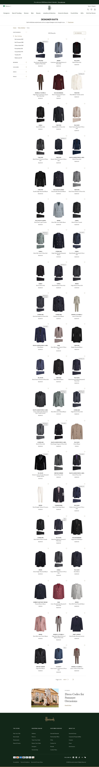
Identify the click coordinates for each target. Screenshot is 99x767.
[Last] (73, 679)
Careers (71, 740)
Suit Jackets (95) (19, 39)
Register (94, 6)
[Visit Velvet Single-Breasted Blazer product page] (40, 548)
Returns (34, 736)
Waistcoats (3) (18, 58)
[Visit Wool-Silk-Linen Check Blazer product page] (40, 613)
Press (70, 743)
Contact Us (53, 743)
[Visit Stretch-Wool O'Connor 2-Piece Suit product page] (59, 136)
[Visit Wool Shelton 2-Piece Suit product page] (59, 103)
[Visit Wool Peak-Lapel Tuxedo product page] (40, 199)
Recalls (52, 746)
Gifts (82, 13)
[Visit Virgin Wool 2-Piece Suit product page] (77, 262)
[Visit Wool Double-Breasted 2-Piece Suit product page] (77, 230)
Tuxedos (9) (18, 54)
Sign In (89, 6)
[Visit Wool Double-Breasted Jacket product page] (77, 613)
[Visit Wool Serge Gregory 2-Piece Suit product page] (59, 420)
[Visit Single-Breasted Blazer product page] (77, 324)
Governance (72, 746)
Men (32, 13)
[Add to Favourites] (48, 39)
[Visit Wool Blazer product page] (40, 324)
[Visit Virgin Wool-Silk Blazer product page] (77, 516)
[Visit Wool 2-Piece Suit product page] (77, 39)
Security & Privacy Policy (37, 762)
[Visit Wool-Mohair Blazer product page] (59, 356)
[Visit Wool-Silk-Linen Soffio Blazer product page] (59, 199)
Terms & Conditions (25, 762)
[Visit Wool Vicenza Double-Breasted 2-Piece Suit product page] (77, 356)
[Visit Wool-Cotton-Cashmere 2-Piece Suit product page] (59, 645)
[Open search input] (88, 9)
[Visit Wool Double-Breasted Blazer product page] (59, 168)
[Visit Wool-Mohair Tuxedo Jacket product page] (77, 71)
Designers (6, 13)
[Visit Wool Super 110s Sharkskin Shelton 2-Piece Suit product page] (40, 39)
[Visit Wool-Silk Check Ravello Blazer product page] (77, 580)
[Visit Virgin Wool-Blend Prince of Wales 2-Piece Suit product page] (59, 613)
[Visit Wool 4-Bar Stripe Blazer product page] (59, 484)
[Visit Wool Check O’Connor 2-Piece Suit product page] (40, 136)
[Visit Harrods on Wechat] (85, 757)
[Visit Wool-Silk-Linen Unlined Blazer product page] (59, 388)
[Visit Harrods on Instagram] (76, 757)
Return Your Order (36, 743)
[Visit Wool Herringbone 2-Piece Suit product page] (40, 293)
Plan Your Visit (16, 733)
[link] (45, 698)
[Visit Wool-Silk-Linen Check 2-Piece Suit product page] (59, 324)
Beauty (38, 13)
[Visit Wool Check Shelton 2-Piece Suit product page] (77, 168)
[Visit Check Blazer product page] (77, 420)
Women (26, 13)
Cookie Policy (53, 749)
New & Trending (16, 13)
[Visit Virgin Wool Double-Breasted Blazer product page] (59, 230)
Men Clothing (18, 36)
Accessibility (16, 762)
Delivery (34, 733)
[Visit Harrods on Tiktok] (79, 757)
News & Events (16, 743)
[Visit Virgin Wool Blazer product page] (40, 645)
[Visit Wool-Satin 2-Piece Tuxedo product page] (40, 516)
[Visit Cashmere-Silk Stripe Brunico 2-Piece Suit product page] (59, 39)
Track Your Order (36, 740)
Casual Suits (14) (19, 51)
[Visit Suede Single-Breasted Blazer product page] (40, 168)
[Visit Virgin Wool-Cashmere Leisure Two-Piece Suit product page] (40, 71)
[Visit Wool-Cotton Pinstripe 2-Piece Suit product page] (77, 103)
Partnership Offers (54, 736)
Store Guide (16, 736)
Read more (70, 22)
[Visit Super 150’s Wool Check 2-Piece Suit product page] (59, 548)
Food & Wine (74, 13)
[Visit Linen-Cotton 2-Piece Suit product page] (77, 645)
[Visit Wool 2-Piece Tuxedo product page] (77, 199)
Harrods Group (72, 733)
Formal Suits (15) (19, 48)
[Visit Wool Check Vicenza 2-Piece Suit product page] (40, 356)
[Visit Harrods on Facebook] (73, 757)
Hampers (34, 746)
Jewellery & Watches (49, 13)
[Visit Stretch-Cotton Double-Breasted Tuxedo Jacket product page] (40, 451)
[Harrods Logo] (49, 719)
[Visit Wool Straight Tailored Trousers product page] (40, 484)
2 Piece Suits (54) (19, 45)
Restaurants (16, 740)
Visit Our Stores (91, 13)
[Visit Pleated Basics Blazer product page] (40, 580)
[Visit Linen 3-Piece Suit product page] (77, 293)
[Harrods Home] (49, 8)
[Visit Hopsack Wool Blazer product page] (59, 293)
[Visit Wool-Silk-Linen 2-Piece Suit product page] (40, 230)
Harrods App (35, 749)
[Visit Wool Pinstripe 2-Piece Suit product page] (59, 262)
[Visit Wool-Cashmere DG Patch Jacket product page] (59, 71)
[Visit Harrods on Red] (82, 757)
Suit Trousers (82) (19, 42)
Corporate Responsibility (75, 736)
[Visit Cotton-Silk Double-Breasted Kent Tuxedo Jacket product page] (40, 388)
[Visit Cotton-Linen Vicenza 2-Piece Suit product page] (77, 484)
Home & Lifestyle (63, 13)
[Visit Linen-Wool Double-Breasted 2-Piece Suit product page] (59, 580)
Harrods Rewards (54, 733)
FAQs (51, 740)
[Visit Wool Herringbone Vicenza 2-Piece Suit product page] (59, 516)
